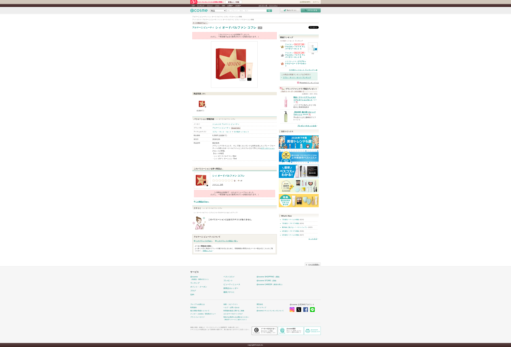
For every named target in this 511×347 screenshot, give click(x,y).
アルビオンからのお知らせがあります (298, 44)
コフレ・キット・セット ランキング (297, 77)
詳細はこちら (207, 251)
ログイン (316, 2)
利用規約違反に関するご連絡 (233, 311)
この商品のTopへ (202, 202)
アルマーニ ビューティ (203, 27)
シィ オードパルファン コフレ (236, 27)
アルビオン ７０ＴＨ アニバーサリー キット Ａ (295, 48)
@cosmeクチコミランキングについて (270, 311)
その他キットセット (241, 132)
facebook (305, 309)
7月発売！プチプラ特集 (290, 223)
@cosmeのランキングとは (309, 83)
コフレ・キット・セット (221, 132)
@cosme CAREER (270, 284)
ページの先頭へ (313, 264)
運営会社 (260, 304)
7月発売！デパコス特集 (290, 220)
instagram (292, 309)
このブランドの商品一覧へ (227, 241)
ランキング (200, 5)
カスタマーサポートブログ (233, 314)
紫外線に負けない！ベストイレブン (295, 227)
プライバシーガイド (197, 317)
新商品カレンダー (230, 288)
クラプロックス (290, 61)
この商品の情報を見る (200, 23)
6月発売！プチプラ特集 (290, 231)
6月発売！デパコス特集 (290, 235)
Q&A (223, 5)
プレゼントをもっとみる (306, 126)
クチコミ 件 (217, 185)
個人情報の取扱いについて (199, 311)
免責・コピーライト (230, 304)
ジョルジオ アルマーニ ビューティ (225, 124)
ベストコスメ (273, 5)
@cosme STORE (267, 280)
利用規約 (193, 307)
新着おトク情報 (233, 2)
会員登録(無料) (305, 2)
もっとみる (312, 239)
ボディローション (268, 148)
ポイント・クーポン (198, 287)
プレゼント (228, 280)
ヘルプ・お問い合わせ (231, 307)
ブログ (217, 5)
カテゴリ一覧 (263, 5)
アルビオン (289, 44)
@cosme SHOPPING (269, 277)
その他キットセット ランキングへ (302, 70)
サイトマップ (261, 307)
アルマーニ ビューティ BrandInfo (236, 128)
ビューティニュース (231, 284)
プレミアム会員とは (197, 304)
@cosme (199, 278)
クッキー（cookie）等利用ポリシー (203, 314)
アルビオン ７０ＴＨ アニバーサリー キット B (295, 56)
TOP (193, 5)
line (312, 309)
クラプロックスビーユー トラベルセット (295, 63)
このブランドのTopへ (204, 241)
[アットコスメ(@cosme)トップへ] (199, 11)
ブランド (210, 5)
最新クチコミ (229, 292)
